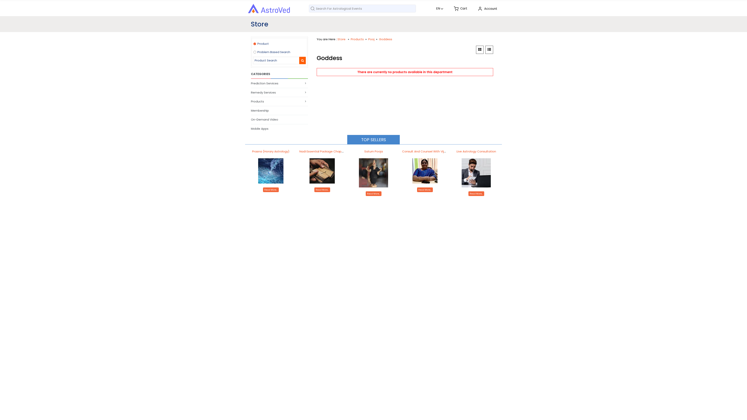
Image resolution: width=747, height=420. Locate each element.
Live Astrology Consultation (476, 151)
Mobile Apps (259, 129)
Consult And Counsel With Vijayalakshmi (431, 151)
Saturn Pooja (373, 151)
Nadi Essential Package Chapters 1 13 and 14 (331, 151)
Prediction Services (264, 83)
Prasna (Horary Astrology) (270, 151)
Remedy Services (263, 92)
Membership (260, 110)
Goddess (385, 39)
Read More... (270, 189)
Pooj (371, 39)
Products (257, 101)
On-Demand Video (264, 119)
